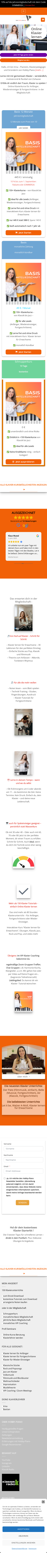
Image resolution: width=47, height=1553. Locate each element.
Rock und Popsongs (12, 1368)
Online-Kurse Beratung (14, 1334)
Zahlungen (7, 1435)
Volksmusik (8, 1374)
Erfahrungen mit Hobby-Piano (16, 1441)
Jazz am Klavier (10, 1371)
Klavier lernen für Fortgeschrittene (19, 1356)
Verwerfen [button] (30, 5)
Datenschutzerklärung (19, 1548)
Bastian (6, 1409)
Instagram (7, 1463)
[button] (43, 1502)
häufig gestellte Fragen (12, 1428)
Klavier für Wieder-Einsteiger (16, 1359)
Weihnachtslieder (11, 1381)
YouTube (6, 1460)
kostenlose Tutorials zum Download (20, 1299)
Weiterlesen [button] (13, 557)
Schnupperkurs (10, 1313)
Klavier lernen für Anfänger (16, 1353)
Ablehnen (23, 1536)
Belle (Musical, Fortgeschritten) (25, 1091)
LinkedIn (6, 1466)
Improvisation (9, 1384)
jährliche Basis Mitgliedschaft (16, 1320)
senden (22, 1202)
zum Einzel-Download (13, 1296)
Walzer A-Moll (20, 1105)
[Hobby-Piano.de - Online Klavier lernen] (23, 19)
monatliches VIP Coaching (15, 1323)
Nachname (8, 1155)
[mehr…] (39, 70)
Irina (5, 1406)
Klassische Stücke (11, 1365)
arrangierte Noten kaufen (15, 1302)
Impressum (32, 1548)
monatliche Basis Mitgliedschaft (18, 1317)
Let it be (6, 1105)
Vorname (7, 1144)
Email (6, 1166)
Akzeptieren (23, 1529)
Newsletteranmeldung (12, 1438)
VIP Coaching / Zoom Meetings (17, 1390)
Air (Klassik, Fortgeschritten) (24, 1094)
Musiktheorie (9, 1387)
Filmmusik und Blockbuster (16, 1378)
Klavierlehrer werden (13, 1337)
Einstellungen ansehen (23, 1543)
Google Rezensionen (11, 1444)
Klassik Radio (8, 1469)
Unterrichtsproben (11, 1431)
